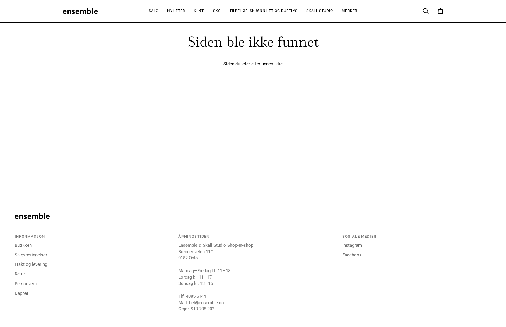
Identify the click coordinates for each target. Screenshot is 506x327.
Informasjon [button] (30, 236)
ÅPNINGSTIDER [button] (193, 236)
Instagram (352, 245)
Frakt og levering (31, 264)
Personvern (26, 283)
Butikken (23, 245)
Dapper (21, 293)
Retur (20, 274)
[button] (199, 11)
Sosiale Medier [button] (359, 236)
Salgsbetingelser (31, 255)
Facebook (352, 255)
